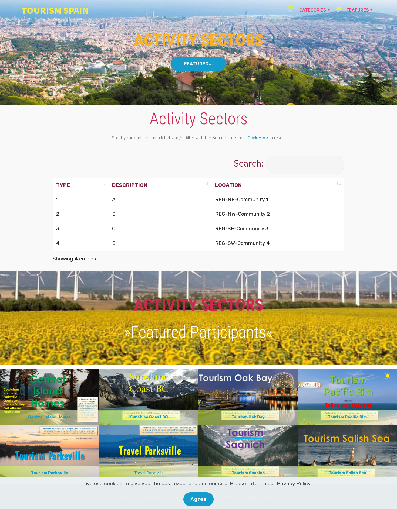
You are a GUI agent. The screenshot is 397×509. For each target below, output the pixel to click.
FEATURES (357, 10)
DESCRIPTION (129, 185)
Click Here (258, 137)
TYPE (63, 185)
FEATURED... (198, 63)
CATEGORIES (312, 10)
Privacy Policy (294, 483)
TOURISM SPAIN (55, 10)
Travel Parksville (148, 473)
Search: (249, 163)
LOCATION (228, 185)
